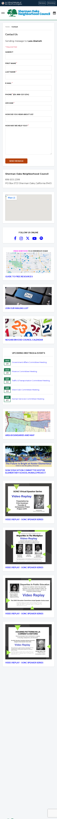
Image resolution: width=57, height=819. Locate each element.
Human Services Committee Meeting (28, 399)
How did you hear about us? (19, 114)
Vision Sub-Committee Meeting (25, 390)
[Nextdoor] (41, 239)
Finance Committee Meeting (24, 371)
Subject (9, 52)
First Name (11, 63)
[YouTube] (34, 239)
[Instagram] (21, 239)
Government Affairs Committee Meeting (29, 362)
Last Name (10, 72)
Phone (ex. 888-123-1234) (17, 94)
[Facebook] (15, 239)
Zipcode (9, 103)
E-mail (8, 83)
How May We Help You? (17, 126)
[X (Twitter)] (28, 239)
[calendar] (54, 13)
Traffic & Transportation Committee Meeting (31, 380)
